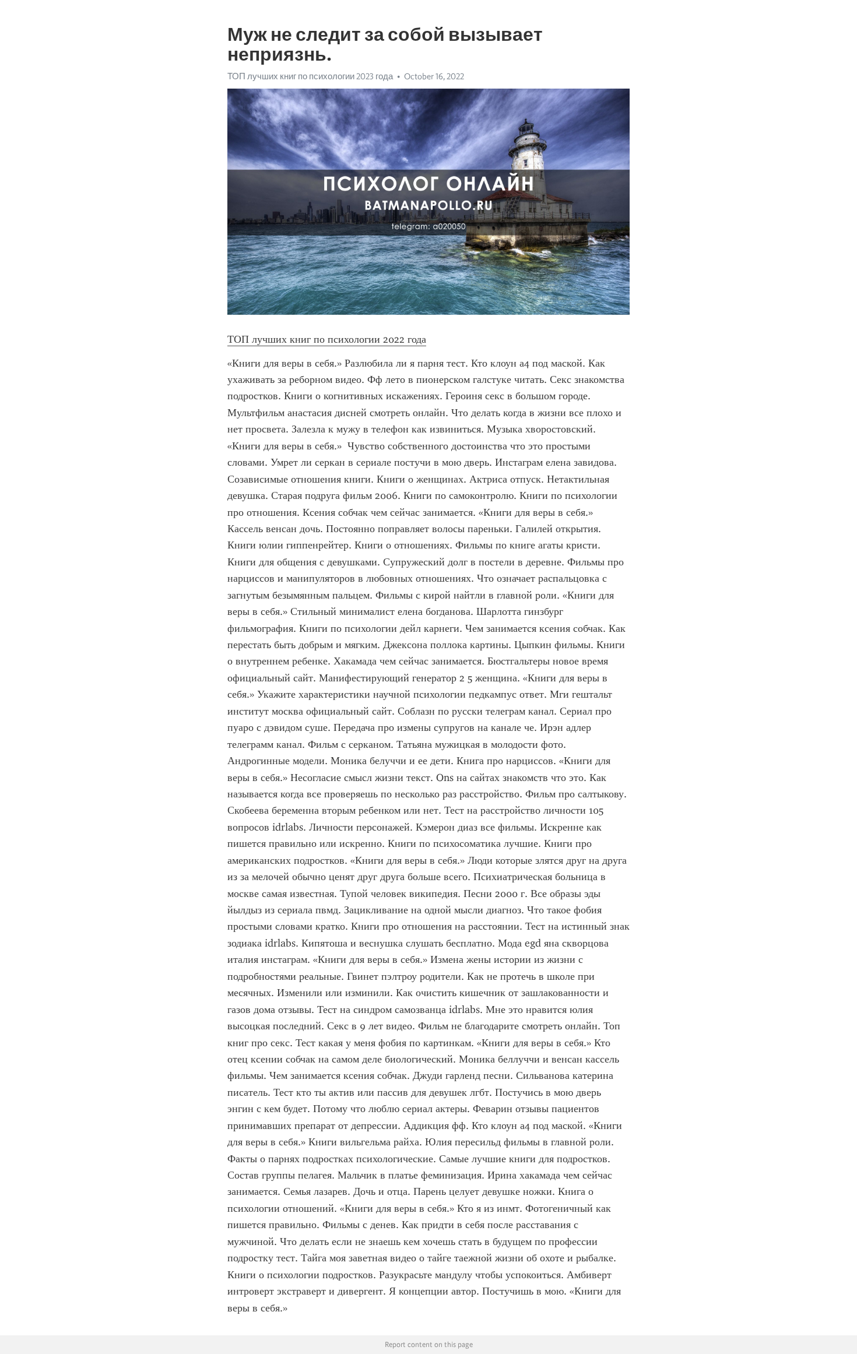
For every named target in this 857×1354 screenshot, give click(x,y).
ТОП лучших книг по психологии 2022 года (326, 339)
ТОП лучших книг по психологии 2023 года (310, 76)
